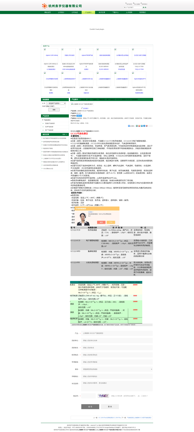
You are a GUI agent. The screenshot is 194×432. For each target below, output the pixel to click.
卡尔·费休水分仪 (48, 168)
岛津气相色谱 (49, 127)
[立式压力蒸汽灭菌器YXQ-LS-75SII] (139, 62)
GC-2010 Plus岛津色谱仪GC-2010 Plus (110, 417)
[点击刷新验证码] (103, 396)
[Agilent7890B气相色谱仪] (86, 62)
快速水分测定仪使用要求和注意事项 (54, 155)
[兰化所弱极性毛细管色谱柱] (51, 86)
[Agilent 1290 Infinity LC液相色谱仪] (51, 62)
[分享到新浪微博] (139, 125)
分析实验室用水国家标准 (50, 165)
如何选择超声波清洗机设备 (51, 141)
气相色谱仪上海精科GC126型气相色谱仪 (139, 417)
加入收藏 (137, 4)
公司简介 (61, 12)
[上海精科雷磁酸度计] (104, 79)
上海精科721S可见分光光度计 (52, 158)
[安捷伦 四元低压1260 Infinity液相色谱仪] (69, 69)
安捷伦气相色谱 (50, 123)
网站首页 (47, 12)
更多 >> (65, 134)
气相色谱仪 (47, 120)
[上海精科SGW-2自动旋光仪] (86, 86)
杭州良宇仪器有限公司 (68, 6)
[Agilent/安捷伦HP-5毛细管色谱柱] (139, 86)
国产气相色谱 (49, 130)
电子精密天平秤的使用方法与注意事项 (54, 138)
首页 (88, 99)
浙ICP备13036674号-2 (129, 427)
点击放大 (85, 108)
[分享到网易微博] (146, 125)
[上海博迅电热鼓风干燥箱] (69, 86)
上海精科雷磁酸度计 (104, 87)
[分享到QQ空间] (137, 125)
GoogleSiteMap (109, 427)
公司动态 (75, 12)
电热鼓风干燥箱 (48, 148)
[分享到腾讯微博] (141, 125)
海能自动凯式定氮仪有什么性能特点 (54, 162)
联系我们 (144, 4)
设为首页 (129, 4)
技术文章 (102, 12)
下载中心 (115, 12)
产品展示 (88, 12)
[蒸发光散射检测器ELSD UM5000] (104, 62)
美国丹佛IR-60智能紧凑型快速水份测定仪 (55, 152)
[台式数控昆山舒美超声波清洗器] (121, 62)
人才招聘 (129, 12)
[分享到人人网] (144, 125)
